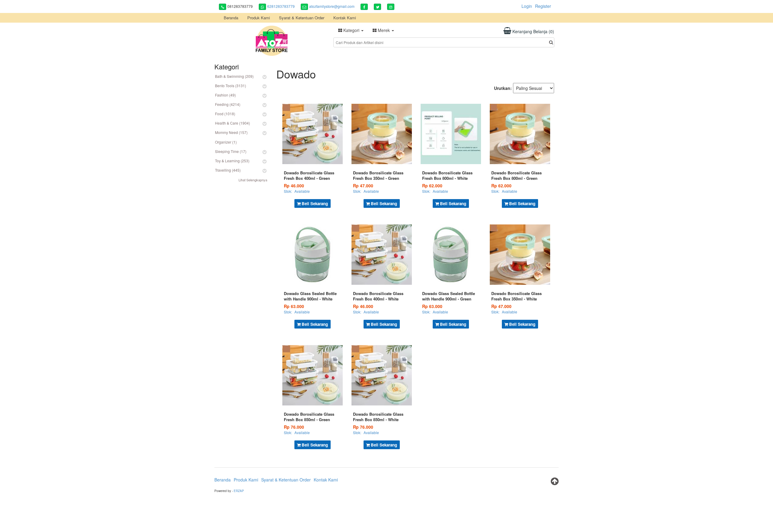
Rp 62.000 (432, 186)
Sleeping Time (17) (230, 151)
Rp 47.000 (363, 186)
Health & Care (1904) (232, 122)
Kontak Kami (344, 18)
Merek (384, 30)
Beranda (231, 18)
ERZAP (239, 491)
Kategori (351, 30)
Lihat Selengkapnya (253, 179)
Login (526, 6)
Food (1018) (225, 113)
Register (543, 6)
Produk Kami (258, 18)
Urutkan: (503, 88)
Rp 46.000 (294, 186)
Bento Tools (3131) (230, 85)
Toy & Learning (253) (232, 160)
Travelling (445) (228, 170)
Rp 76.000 (294, 427)
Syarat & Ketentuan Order (301, 18)
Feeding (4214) (227, 104)
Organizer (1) (226, 142)
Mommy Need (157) (231, 132)
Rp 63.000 (294, 306)
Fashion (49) (225, 94)
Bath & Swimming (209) (234, 76)
